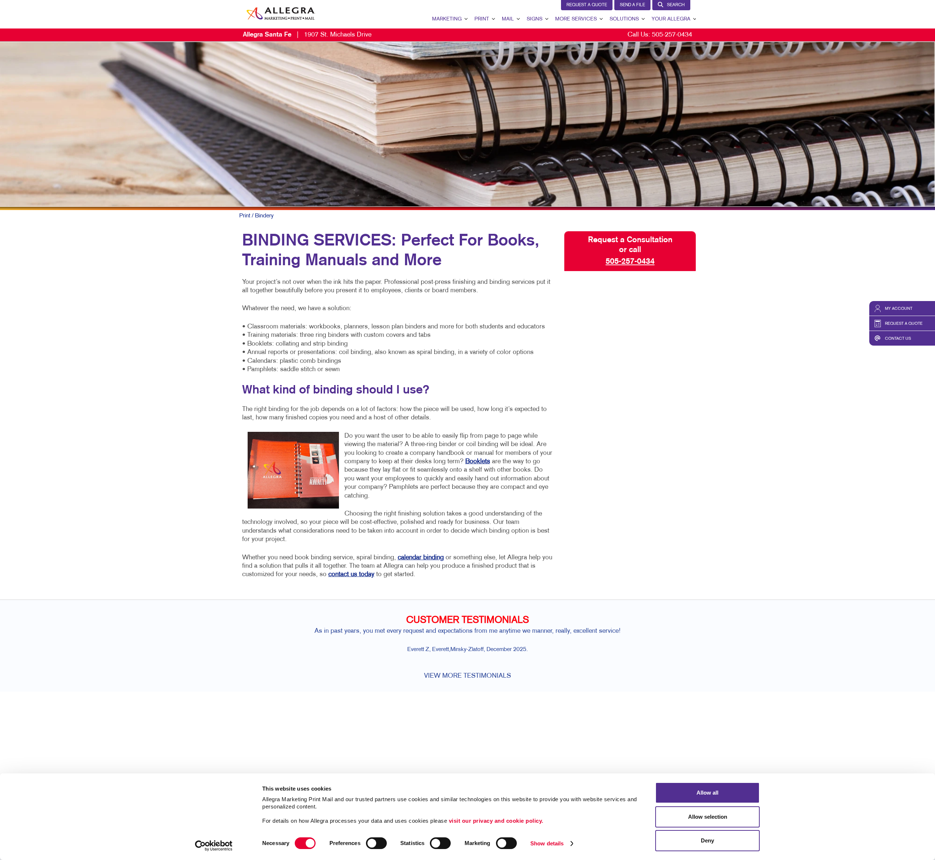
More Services (576, 19)
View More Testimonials (467, 676)
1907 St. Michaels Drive (307, 35)
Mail (508, 19)
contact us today (351, 574)
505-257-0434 (672, 35)
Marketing (447, 19)
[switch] (376, 843)
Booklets (477, 461)
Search (676, 5)
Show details (547, 843)
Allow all (707, 792)
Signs (534, 19)
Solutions (624, 19)
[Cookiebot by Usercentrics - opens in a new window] (214, 845)
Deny (707, 840)
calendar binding (421, 558)
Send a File (632, 5)
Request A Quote (586, 5)
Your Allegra (671, 19)
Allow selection (707, 817)
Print (481, 19)
